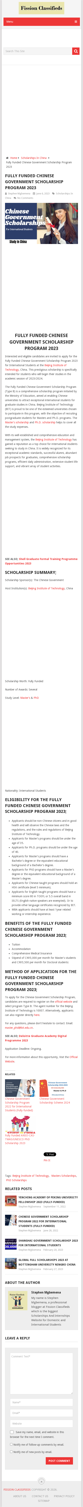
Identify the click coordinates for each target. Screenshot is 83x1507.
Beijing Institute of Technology (53, 439)
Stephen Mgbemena (19, 193)
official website (63, 1001)
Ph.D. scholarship (45, 422)
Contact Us (40, 1496)
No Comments (25, 198)
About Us (19, 1496)
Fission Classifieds (17, 1489)
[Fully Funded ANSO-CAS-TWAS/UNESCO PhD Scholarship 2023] (20, 1124)
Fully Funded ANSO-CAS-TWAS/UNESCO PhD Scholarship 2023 (20, 1139)
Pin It (47, 1160)
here (36, 1015)
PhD (36, 697)
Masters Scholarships (63, 1175)
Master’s (25, 697)
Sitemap (44, 1500)
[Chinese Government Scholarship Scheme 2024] (55, 1088)
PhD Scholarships (16, 1180)
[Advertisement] (43, 38)
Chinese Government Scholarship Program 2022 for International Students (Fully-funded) (44, 1221)
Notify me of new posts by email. (32, 1452)
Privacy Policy (64, 1496)
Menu (9, 21)
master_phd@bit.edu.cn (19, 1027)
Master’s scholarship (17, 422)
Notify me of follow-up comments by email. (38, 1444)
